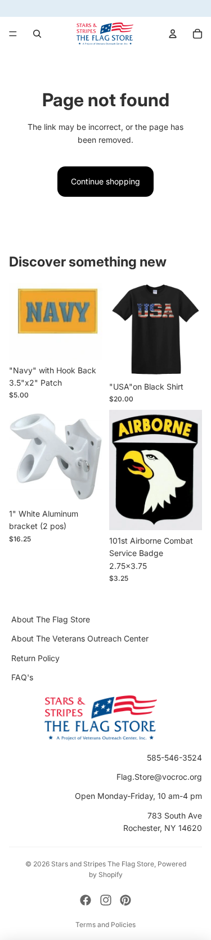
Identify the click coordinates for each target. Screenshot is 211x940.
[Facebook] (85, 900)
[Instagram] (106, 900)
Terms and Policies (105, 924)
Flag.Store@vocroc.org (159, 776)
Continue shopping (105, 181)
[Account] (172, 33)
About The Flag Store (50, 619)
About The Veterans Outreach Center (80, 639)
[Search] (37, 33)
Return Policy (35, 658)
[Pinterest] (125, 900)
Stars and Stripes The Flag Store (102, 864)
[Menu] (13, 34)
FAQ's (22, 677)
